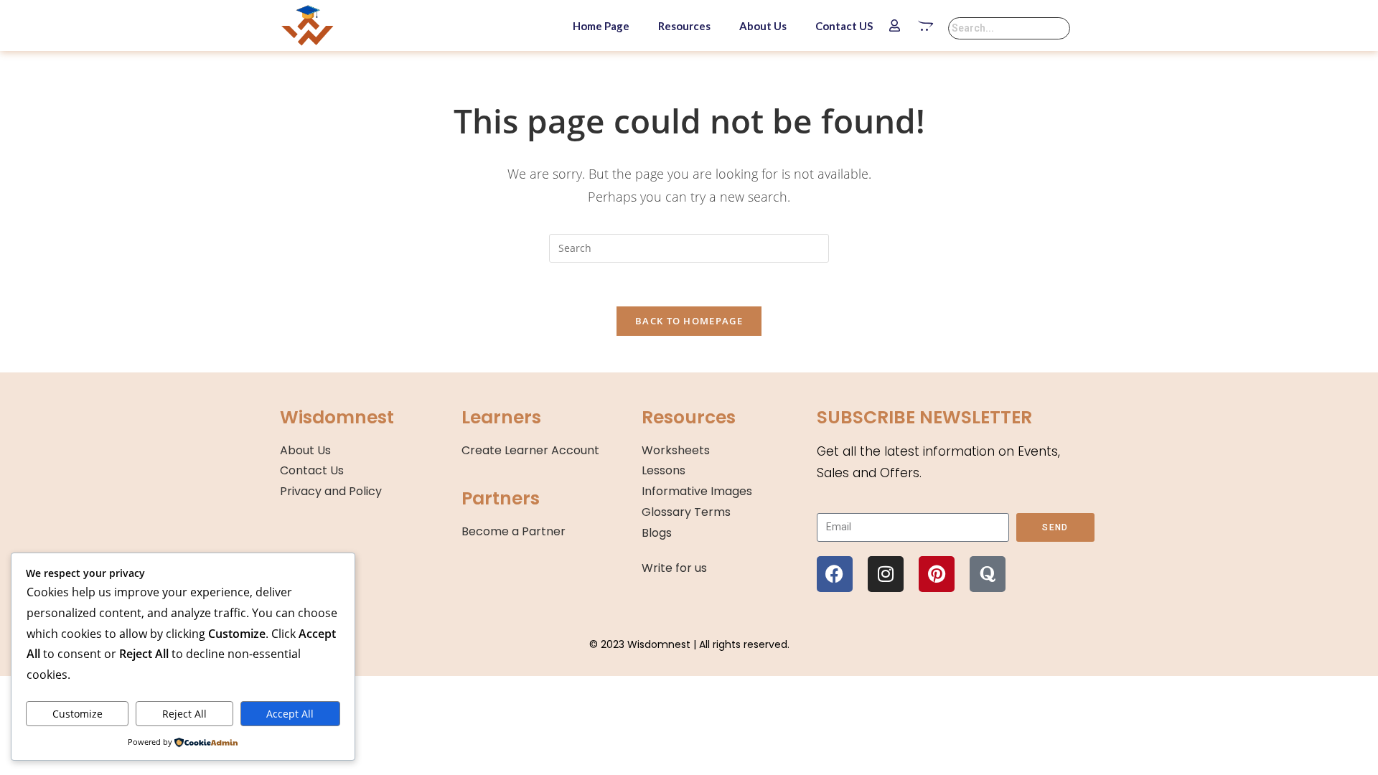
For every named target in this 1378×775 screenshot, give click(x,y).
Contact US (844, 25)
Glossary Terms (686, 512)
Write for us (674, 568)
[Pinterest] (937, 574)
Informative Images (697, 491)
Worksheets (676, 450)
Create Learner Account (530, 450)
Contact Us (312, 470)
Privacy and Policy (331, 491)
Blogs (657, 533)
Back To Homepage (689, 320)
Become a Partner (513, 531)
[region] (186, 662)
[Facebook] (835, 574)
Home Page (601, 25)
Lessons (663, 470)
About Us (763, 25)
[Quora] (988, 574)
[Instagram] (886, 574)
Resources (684, 25)
